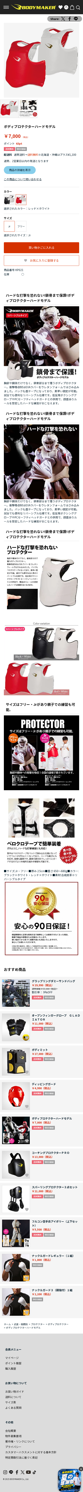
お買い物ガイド (14, 1391)
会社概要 (10, 1431)
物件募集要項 (13, 1436)
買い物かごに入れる (42, 248)
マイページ (12, 1358)
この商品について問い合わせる (23, 179)
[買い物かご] (72, 7)
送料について (13, 1397)
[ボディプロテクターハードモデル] (41, 60)
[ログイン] (66, 7)
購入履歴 (10, 1368)
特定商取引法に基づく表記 (21, 1457)
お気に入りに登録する (44, 260)
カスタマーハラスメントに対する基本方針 (31, 1452)
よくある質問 (13, 1408)
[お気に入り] (60, 7)
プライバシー (13, 1447)
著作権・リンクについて (20, 1441)
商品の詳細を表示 (20, 170)
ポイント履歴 (13, 1363)
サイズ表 (10, 1402)
